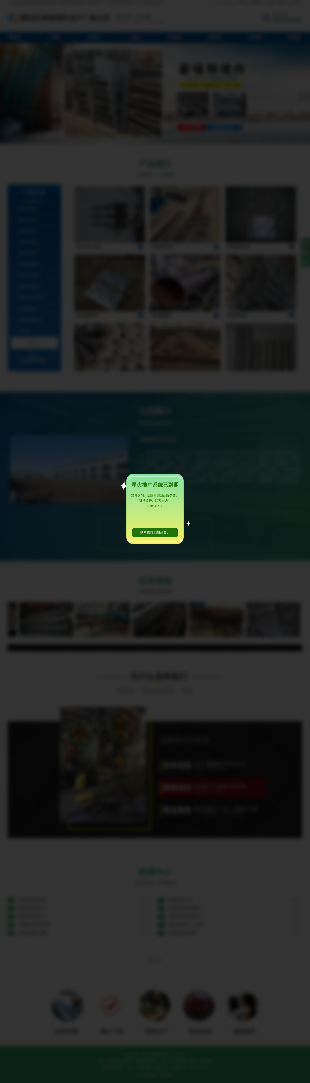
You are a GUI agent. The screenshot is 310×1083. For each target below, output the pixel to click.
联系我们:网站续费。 (155, 532)
